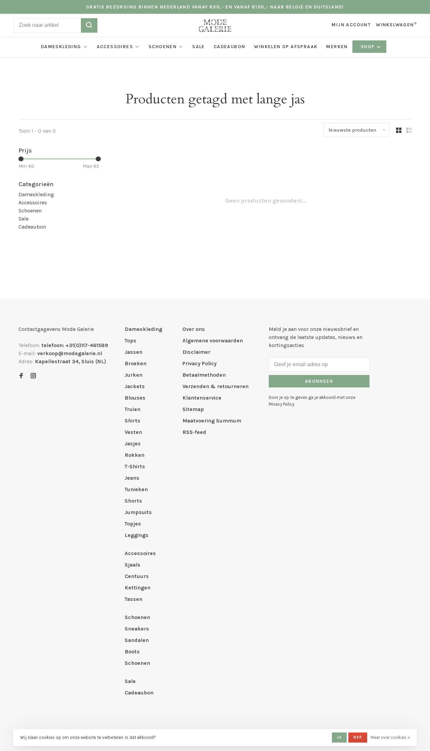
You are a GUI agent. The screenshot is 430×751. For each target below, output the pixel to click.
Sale (198, 46)
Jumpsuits (138, 512)
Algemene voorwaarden (212, 340)
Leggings (136, 535)
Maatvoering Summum (211, 420)
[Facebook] (21, 376)
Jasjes (133, 443)
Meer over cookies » (390, 737)
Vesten (133, 432)
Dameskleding (61, 46)
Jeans (132, 478)
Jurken (133, 375)
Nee (357, 737)
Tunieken (136, 489)
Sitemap (193, 409)
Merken (337, 46)
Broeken (135, 363)
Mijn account (351, 25)
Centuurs (137, 576)
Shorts (133, 501)
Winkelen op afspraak (285, 46)
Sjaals (132, 564)
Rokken (134, 455)
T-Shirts (135, 466)
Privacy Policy (199, 363)
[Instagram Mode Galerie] (33, 376)
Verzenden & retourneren (215, 386)
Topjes (133, 523)
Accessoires (115, 46)
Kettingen (137, 587)
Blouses (135, 398)
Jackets (135, 386)
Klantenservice (201, 398)
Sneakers (137, 628)
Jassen (133, 352)
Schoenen (162, 46)
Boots (132, 651)
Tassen (133, 599)
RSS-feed (194, 432)
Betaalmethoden (204, 375)
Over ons (193, 329)
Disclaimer (196, 352)
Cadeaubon (230, 46)
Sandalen (137, 640)
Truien (132, 409)
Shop (368, 46)
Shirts (132, 420)
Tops (130, 340)
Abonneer (319, 381)
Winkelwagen (396, 25)
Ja (339, 737)
